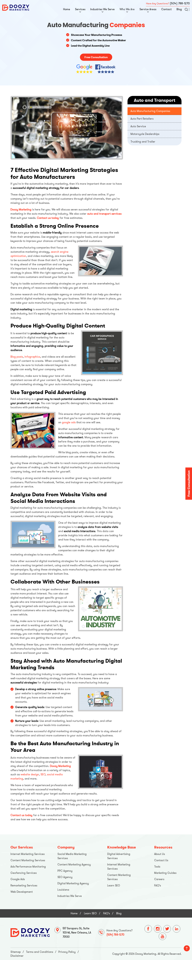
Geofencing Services (23, 873)
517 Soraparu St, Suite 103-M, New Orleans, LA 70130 (77, 933)
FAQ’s (157, 885)
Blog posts (16, 357)
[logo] (15, 7)
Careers (159, 879)
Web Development (21, 892)
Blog (179, 9)
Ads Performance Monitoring (28, 866)
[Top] (187, 948)
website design (30, 774)
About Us (159, 854)
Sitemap (15, 952)
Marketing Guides (165, 873)
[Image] (30, 932)
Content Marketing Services (27, 860)
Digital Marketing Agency (73, 883)
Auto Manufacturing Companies (150, 111)
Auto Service (138, 126)
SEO (42, 774)
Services (80, 9)
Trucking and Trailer (142, 141)
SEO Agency (64, 877)
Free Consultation (96, 57)
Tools (157, 866)
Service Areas (148, 9)
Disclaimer (17, 956)
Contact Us (161, 860)
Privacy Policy (67, 952)
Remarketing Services (23, 885)
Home (66, 9)
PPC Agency (64, 871)
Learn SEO (113, 885)
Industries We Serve (102, 9)
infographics (32, 357)
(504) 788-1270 (180, 3)
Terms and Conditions (39, 952)
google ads (69, 422)
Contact (166, 9)
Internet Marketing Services (27, 854)
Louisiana (63, 890)
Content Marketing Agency (74, 864)
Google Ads (17, 879)
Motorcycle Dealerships (144, 134)
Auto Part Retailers (141, 119)
